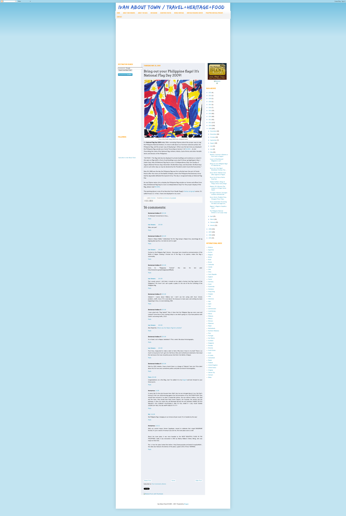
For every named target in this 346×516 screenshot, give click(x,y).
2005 (210, 238)
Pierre (149, 377)
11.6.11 (158, 426)
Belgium (210, 255)
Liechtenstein (212, 308)
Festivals (153, 198)
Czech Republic (212, 274)
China (209, 272)
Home (173, 480)
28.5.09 (164, 213)
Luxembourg (211, 311)
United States (212, 367)
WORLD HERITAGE (179, 13)
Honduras (211, 289)
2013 (210, 116)
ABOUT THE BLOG (143, 13)
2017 (210, 104)
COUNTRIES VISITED (165, 13)
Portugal (210, 335)
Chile (209, 269)
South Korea (211, 350)
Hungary (210, 294)
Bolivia (210, 257)
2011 (210, 122)
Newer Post (147, 480)
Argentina (211, 250)
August (212, 143)
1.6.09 (157, 390)
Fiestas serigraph (189, 191)
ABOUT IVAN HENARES (129, 13)
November (213, 134)
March (212, 219)
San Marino (211, 338)
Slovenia (210, 348)
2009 (210, 128)
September (213, 140)
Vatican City (211, 372)
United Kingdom (213, 365)
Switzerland (211, 358)
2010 (210, 125)
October (212, 137)
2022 (210, 95)
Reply (149, 219)
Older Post (199, 480)
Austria (210, 252)
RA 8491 (188, 149)
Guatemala (211, 286)
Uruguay (210, 370)
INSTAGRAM (154, 13)
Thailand (210, 362)
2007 (210, 232)
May (211, 152)
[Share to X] (149, 201)
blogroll (184, 380)
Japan (209, 304)
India (209, 296)
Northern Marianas (213, 331)
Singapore (211, 343)
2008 (210, 229)
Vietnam (210, 375)
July (211, 146)
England (210, 277)
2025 (210, 92)
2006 (210, 235)
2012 (210, 119)
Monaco (210, 321)
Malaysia (210, 316)
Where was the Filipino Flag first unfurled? (169, 328)
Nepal (209, 326)
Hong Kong (211, 291)
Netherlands (211, 328)
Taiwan (210, 360)
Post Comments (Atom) (159, 484)
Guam (210, 284)
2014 (210, 113)
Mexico (210, 318)
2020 (210, 98)
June (211, 149)
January (212, 225)
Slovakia (210, 345)
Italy (209, 301)
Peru (209, 333)
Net (149, 414)
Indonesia (211, 299)
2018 (210, 101)
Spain (209, 353)
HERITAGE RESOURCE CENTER (195, 13)
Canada (210, 267)
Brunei (210, 262)
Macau (210, 313)
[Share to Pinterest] (152, 201)
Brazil (209, 259)
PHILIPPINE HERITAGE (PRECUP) (214, 13)
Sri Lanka (210, 355)
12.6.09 (153, 414)
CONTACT (119, 17)
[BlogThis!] (147, 201)
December (213, 131)
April (211, 216)
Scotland (210, 340)
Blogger (186, 504)
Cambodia (211, 264)
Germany (210, 282)
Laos (209, 306)
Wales (210, 377)
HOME (118, 13)
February (213, 222)
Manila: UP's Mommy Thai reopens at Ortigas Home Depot (218, 188)
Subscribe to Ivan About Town (127, 157)
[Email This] (145, 201)
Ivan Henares (152, 224)
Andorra (210, 247)
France (210, 279)
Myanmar (211, 323)
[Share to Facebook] (150, 201)
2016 (210, 107)
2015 (210, 110)
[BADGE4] (217, 81)
